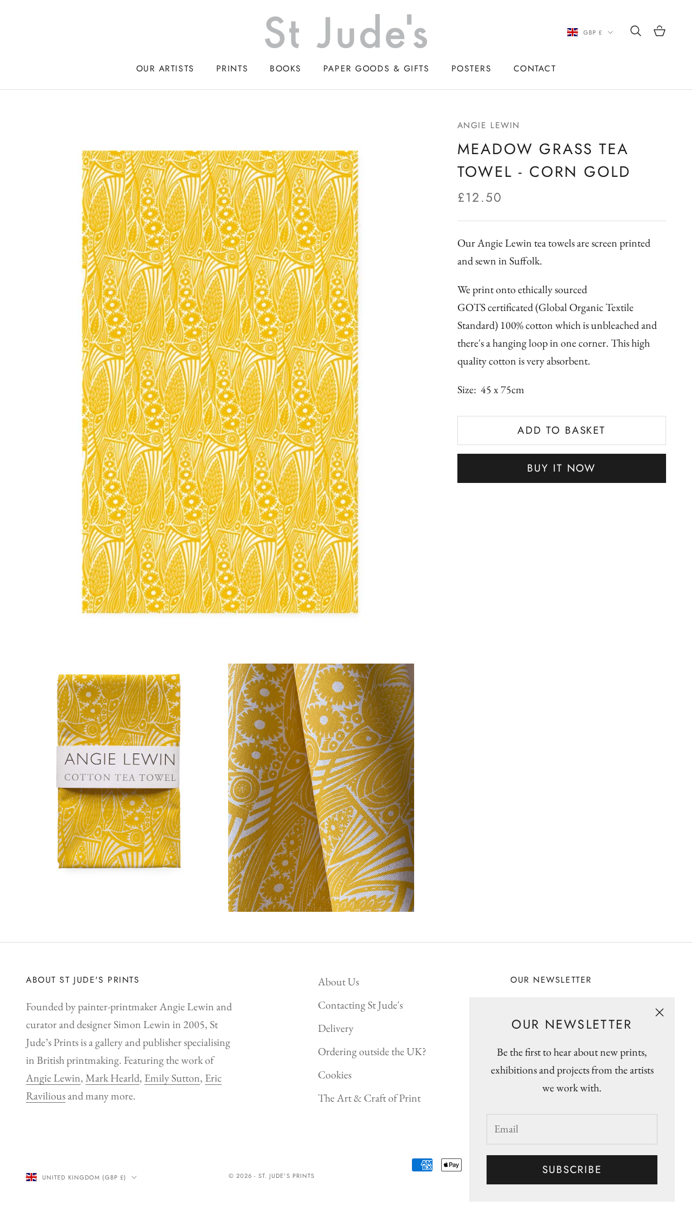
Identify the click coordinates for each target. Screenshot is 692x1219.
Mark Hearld (112, 1078)
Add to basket (561, 430)
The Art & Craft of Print (369, 1098)
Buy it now (561, 468)
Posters (471, 68)
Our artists (165, 68)
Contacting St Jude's (360, 1005)
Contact (535, 68)
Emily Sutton (172, 1078)
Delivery (336, 1028)
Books (286, 68)
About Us (338, 982)
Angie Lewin (488, 125)
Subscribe (572, 1169)
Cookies (334, 1075)
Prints (232, 68)
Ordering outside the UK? (372, 1051)
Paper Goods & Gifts (376, 68)
